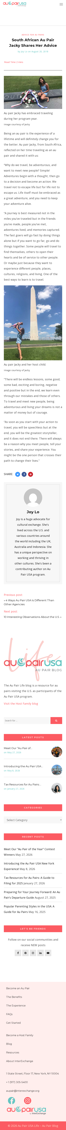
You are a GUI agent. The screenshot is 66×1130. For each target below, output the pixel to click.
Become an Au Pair (18, 988)
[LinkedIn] (40, 953)
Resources (12, 1052)
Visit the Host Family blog (21, 703)
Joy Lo (24, 51)
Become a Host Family (19, 1035)
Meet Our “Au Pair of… (18, 748)
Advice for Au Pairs (33, 35)
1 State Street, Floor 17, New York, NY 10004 (32, 1073)
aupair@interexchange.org (22, 1090)
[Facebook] (18, 953)
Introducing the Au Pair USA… (23, 766)
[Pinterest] (25, 953)
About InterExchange (19, 1061)
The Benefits (14, 997)
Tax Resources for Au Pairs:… (22, 784)
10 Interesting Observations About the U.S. (32, 616)
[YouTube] (48, 953)
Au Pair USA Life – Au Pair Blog (38, 1126)
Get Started (13, 1022)
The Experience (16, 1005)
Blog (9, 1043)
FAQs (9, 1014)
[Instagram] (33, 953)
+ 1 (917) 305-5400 (17, 1082)
